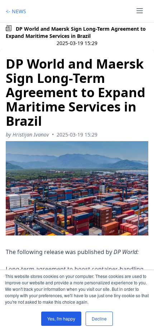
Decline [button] (99, 318)
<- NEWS (16, 11)
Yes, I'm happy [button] (61, 318)
